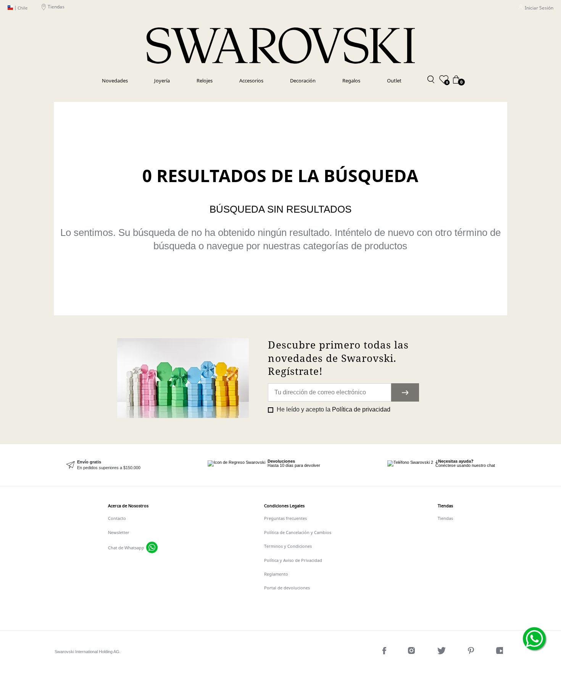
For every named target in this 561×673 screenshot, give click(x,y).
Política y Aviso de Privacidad (293, 560)
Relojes (205, 80)
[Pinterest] (472, 652)
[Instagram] (412, 652)
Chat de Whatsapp (126, 547)
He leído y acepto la (332, 409)
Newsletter (118, 532)
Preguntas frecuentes (285, 518)
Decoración (303, 80)
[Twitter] (442, 652)
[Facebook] (385, 652)
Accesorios (251, 80)
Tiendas (56, 7)
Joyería (162, 80)
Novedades (115, 80)
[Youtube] (501, 652)
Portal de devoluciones (287, 588)
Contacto (117, 518)
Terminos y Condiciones (288, 546)
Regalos (351, 80)
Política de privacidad (361, 409)
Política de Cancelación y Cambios (297, 532)
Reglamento (276, 574)
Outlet (394, 80)
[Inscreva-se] (405, 392)
